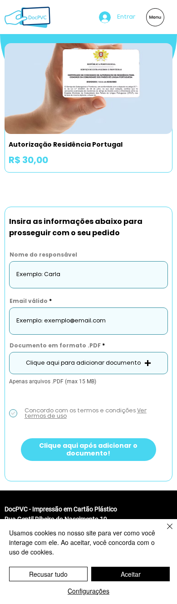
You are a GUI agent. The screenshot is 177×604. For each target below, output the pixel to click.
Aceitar (131, 574)
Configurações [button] (88, 590)
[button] (88, 363)
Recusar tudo (48, 574)
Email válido (29, 301)
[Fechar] (164, 532)
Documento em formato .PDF (55, 345)
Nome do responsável (43, 254)
